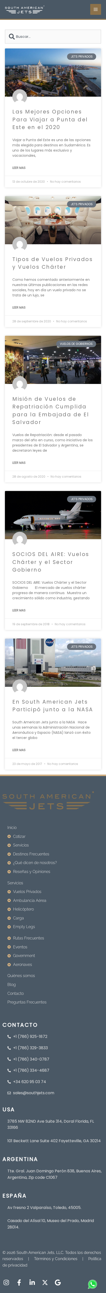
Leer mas (19, 168)
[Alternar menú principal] (95, 9)
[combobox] (53, 37)
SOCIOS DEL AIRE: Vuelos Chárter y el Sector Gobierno (50, 562)
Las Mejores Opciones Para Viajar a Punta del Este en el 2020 (50, 119)
